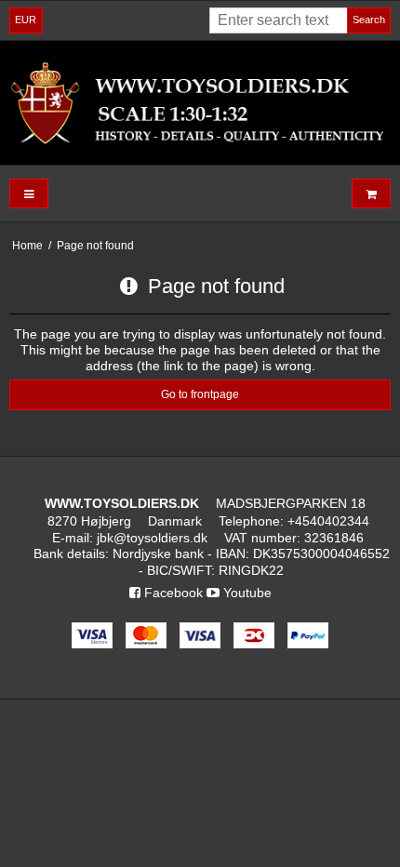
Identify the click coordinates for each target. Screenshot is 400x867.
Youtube (246, 592)
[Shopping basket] (371, 194)
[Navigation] (28, 194)
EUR (25, 19)
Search (369, 19)
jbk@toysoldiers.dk (152, 537)
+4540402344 (328, 521)
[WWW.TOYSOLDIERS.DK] (200, 102)
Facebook (171, 592)
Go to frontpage (200, 394)
